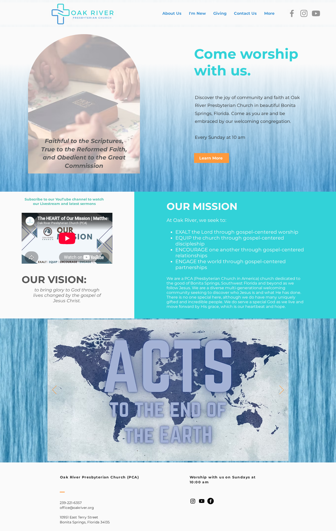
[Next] (281, 390)
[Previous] (54, 390)
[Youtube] (316, 13)
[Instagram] (304, 13)
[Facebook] (292, 13)
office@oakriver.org (77, 507)
